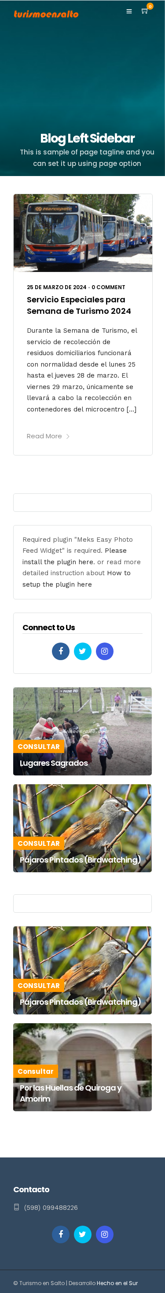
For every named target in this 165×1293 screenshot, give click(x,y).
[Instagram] (105, 651)
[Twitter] (83, 651)
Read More (44, 436)
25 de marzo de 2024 (57, 287)
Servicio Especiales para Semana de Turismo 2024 (79, 305)
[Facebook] (61, 651)
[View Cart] (145, 11)
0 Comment (108, 287)
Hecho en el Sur (117, 1283)
